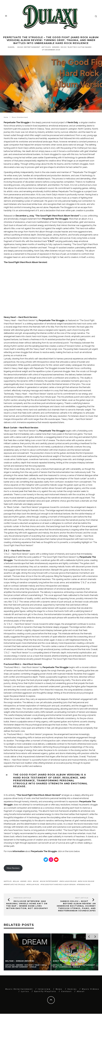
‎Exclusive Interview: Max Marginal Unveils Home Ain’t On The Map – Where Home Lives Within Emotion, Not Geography (27, 905)
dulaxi (16, 881)
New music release (86, 881)
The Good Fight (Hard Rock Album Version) (59, 884)
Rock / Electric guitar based (76, 47)
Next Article (81, 898)
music (36, 881)
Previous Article (22, 898)
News (59, 989)
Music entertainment (49, 881)
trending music (84, 884)
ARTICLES (46, 47)
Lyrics (25, 991)
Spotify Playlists (45, 991)
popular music (33, 884)
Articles (8, 881)
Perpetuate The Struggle (55, 219)
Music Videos (90, 989)
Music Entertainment (28, 47)
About (81, 991)
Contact (66, 991)
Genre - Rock (26, 881)
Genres (55, 47)
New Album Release (68, 881)
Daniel (11, 47)
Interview (44, 989)
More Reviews (13, 868)
